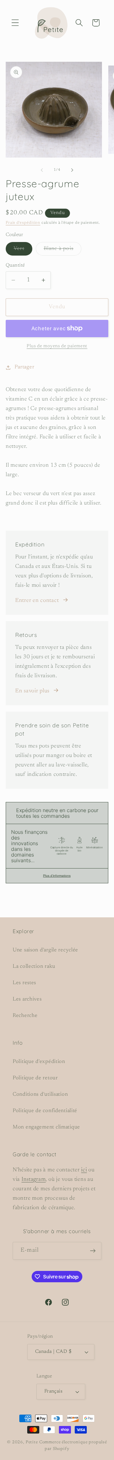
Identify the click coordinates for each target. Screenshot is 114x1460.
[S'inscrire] (92, 1251)
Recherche (25, 1015)
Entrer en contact (37, 600)
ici (84, 1170)
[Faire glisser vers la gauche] (42, 170)
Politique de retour (35, 1078)
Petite (32, 1442)
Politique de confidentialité (45, 1110)
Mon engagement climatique (46, 1127)
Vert (23, 251)
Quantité (15, 265)
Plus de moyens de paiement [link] (57, 346)
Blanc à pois (62, 251)
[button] (15, 22)
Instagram (34, 1179)
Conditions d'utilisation (40, 1094)
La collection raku (34, 966)
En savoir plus (32, 691)
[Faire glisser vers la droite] (72, 170)
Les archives (27, 999)
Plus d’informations (57, 875)
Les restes (24, 982)
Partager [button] (24, 367)
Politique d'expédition (39, 1061)
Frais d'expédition (23, 223)
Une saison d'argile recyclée (45, 950)
